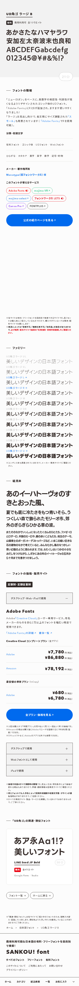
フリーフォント (35, 960)
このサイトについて (15, 966)
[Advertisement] (39, 271)
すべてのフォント (15, 960)
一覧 (47, 982)
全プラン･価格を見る (38, 715)
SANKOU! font (27, 952)
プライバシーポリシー (17, 970)
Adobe (10, 655)
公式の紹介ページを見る (38, 220)
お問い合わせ (56, 966)
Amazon (11, 669)
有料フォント (53, 960)
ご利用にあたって (37, 966)
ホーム (8, 982)
